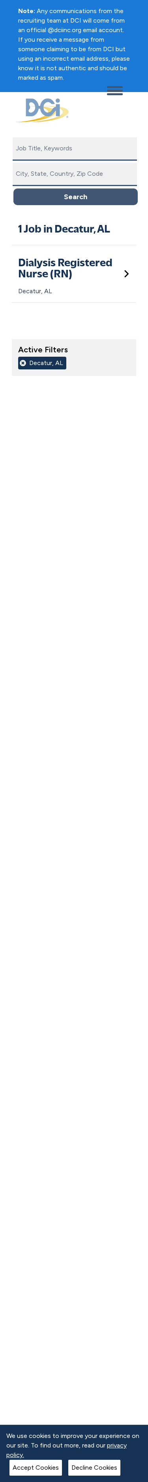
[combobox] (75, 149)
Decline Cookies (94, 1467)
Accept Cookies (36, 1467)
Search (75, 196)
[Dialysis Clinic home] (40, 110)
